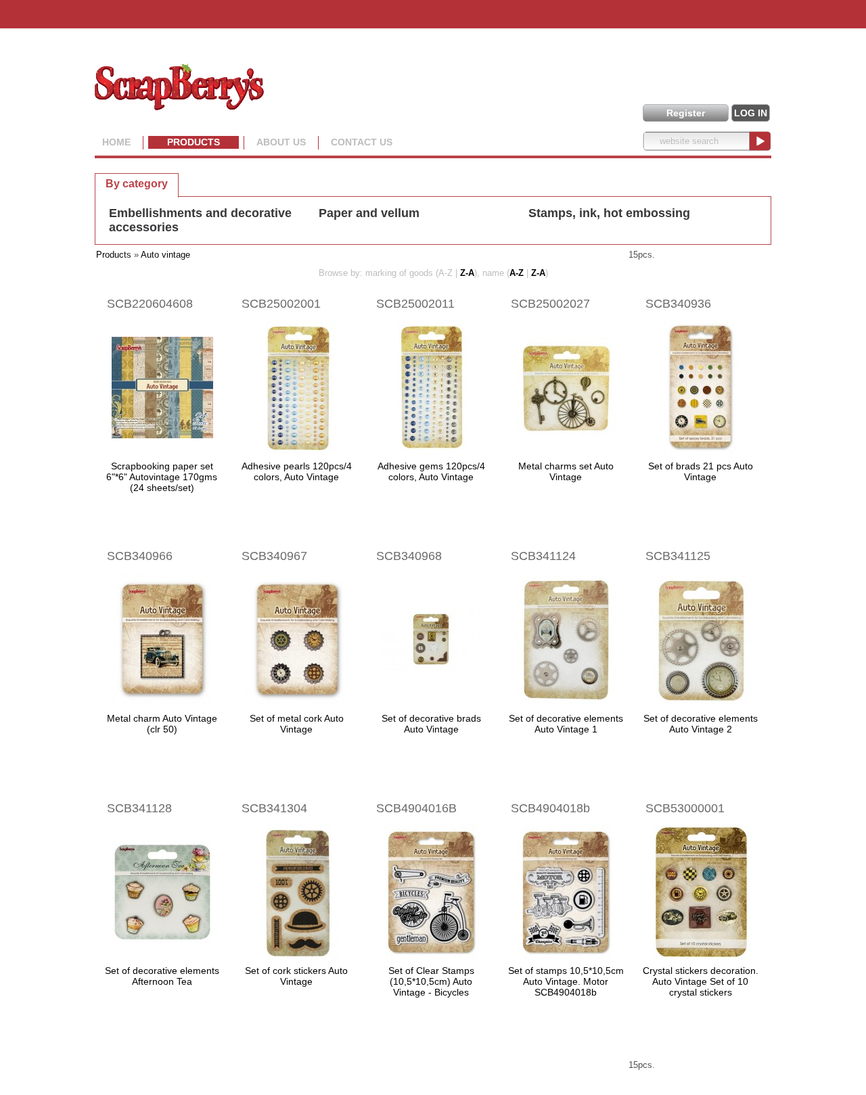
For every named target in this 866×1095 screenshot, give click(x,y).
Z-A (467, 273)
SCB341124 (543, 556)
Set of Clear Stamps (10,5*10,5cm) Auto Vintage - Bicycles (431, 981)
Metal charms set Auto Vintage (566, 471)
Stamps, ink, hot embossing (609, 213)
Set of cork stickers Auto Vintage (296, 976)
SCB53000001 (685, 808)
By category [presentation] (137, 183)
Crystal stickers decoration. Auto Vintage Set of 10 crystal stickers (700, 981)
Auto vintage (165, 255)
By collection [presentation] (225, 183)
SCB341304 (274, 808)
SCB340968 (409, 556)
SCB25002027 (550, 303)
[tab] (137, 183)
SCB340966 (140, 556)
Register (685, 113)
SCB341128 (139, 808)
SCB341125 (677, 556)
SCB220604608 (150, 303)
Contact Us (361, 142)
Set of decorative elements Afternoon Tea (162, 976)
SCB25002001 (281, 303)
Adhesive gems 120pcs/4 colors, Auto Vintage (431, 471)
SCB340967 (274, 556)
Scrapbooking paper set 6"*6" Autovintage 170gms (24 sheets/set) (161, 477)
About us (281, 142)
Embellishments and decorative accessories (200, 220)
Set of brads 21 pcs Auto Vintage (700, 471)
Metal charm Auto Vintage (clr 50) (162, 724)
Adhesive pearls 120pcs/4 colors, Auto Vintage (297, 471)
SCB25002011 (415, 303)
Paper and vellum (369, 213)
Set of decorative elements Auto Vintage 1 (566, 724)
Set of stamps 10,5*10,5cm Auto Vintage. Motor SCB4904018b (566, 981)
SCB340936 (678, 303)
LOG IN (750, 113)
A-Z (516, 273)
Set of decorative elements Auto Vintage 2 (700, 724)
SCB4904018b (550, 808)
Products (193, 142)
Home (116, 142)
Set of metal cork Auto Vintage (297, 724)
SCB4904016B (416, 808)
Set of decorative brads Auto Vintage (431, 724)
